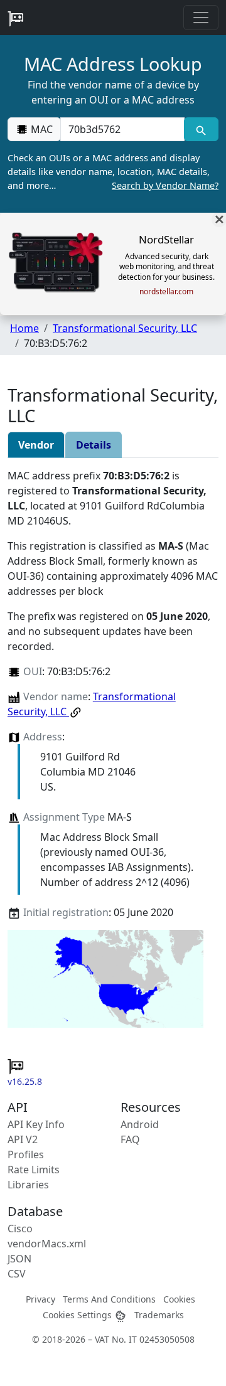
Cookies (179, 1299)
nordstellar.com (166, 292)
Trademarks (159, 1315)
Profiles (26, 1154)
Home (24, 328)
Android (140, 1124)
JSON (19, 1259)
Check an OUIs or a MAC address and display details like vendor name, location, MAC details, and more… (113, 171)
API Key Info (36, 1124)
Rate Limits (34, 1169)
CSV (17, 1274)
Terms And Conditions (109, 1299)
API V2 (23, 1139)
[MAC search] (201, 129)
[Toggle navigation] (200, 17)
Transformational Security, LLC (125, 328)
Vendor (36, 445)
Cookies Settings (78, 1315)
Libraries (28, 1184)
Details (93, 445)
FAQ (130, 1139)
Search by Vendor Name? (165, 185)
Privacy (40, 1299)
